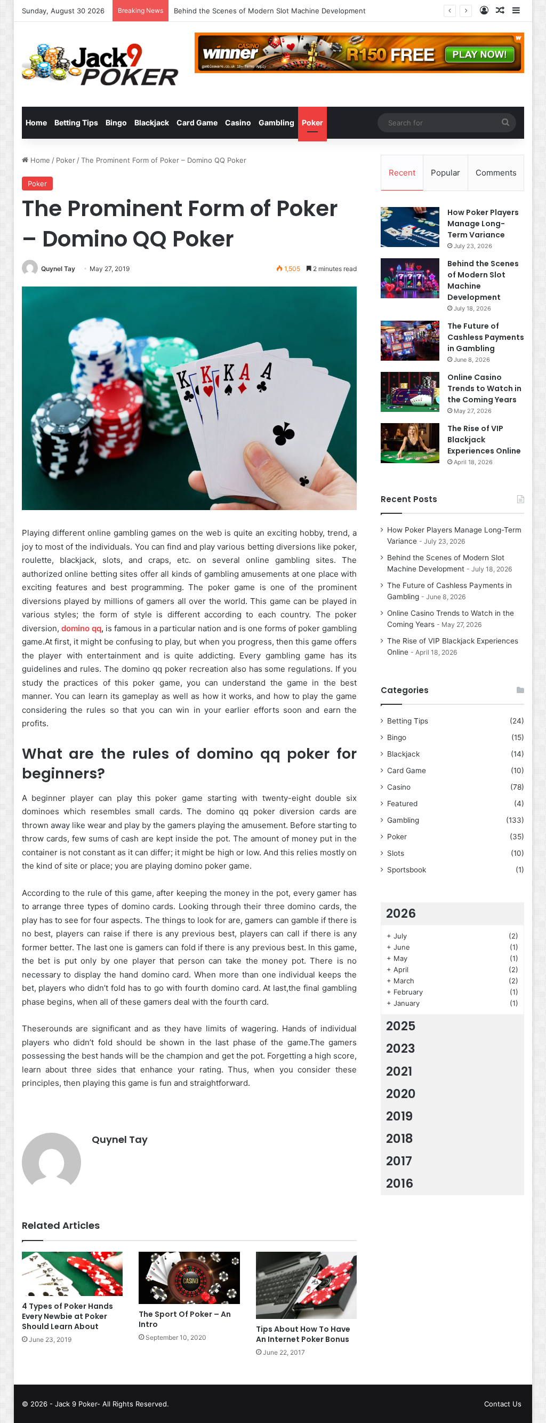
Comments (496, 173)
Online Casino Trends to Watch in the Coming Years (484, 388)
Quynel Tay (58, 269)
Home (36, 122)
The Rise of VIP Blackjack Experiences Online (484, 439)
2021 (399, 1071)
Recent (402, 173)
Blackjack (151, 122)
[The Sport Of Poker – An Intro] (189, 1278)
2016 (399, 1183)
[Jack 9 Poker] (100, 64)
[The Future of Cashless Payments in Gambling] (410, 341)
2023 (400, 1048)
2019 (399, 1116)
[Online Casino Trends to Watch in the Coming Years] (410, 392)
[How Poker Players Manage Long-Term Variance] (410, 227)
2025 (401, 1026)
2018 (399, 1138)
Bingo (116, 122)
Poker (312, 122)
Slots (395, 853)
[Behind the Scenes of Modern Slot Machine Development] (410, 278)
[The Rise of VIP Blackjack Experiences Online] (410, 443)
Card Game (197, 122)
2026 (401, 913)
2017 (399, 1161)
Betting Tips (76, 122)
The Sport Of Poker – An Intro (185, 1319)
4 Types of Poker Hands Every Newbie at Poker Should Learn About (67, 1316)
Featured (402, 803)
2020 (401, 1093)
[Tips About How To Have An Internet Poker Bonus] (306, 1285)
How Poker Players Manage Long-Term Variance (483, 223)
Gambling (276, 122)
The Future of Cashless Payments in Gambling (251, 10)
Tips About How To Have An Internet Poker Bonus (303, 1334)
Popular (445, 173)
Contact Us (502, 1404)
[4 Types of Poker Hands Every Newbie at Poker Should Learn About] (72, 1274)
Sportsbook (406, 869)
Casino (238, 122)
